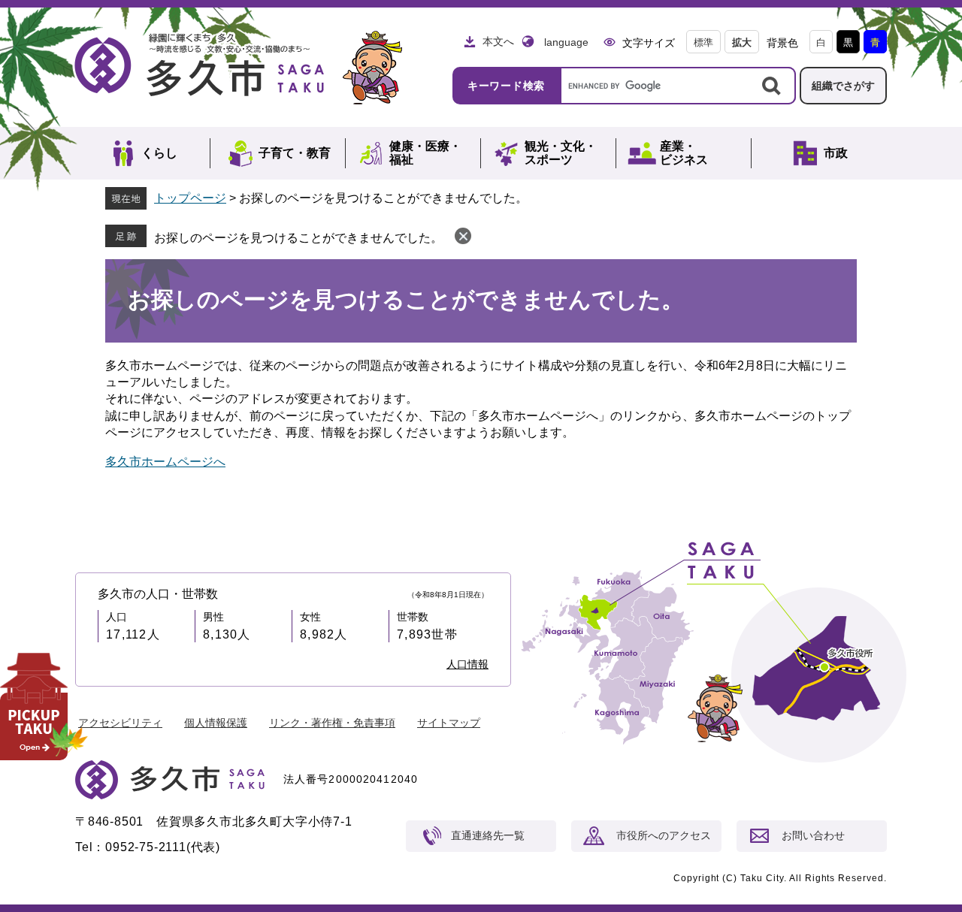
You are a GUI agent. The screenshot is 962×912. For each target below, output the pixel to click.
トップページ (190, 198)
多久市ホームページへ (165, 461)
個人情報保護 (215, 723)
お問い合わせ (813, 835)
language (566, 42)
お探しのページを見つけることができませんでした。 (298, 237)
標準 (703, 42)
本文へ (498, 41)
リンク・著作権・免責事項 (332, 723)
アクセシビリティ (120, 723)
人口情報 (467, 664)
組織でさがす (843, 86)
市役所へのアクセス (663, 835)
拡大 (742, 42)
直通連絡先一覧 (488, 835)
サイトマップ (448, 723)
